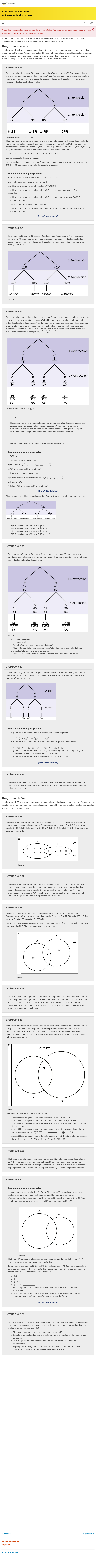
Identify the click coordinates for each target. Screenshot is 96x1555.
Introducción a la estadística (17, 11)
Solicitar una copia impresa (11, 1543)
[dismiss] (93, 29)
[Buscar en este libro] (85, 23)
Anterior (7, 1533)
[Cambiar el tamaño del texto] (91, 22)
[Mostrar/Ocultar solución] (48, 216)
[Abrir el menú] (3, 23)
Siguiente (87, 1533)
